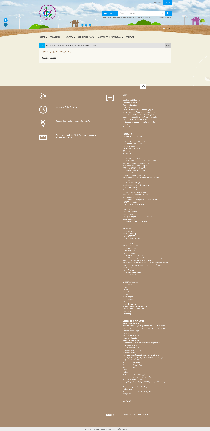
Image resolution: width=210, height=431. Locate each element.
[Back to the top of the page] (143, 86)
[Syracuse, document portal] (48, 12)
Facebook (59, 93)
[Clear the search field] (163, 13)
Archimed (95, 429)
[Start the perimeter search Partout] (168, 13)
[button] (168, 45)
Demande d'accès (49, 58)
